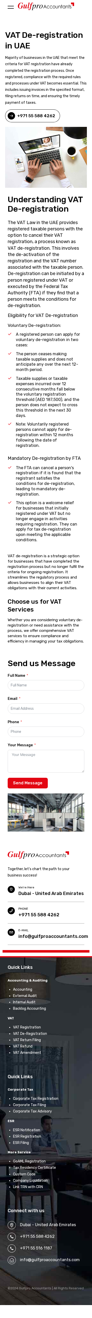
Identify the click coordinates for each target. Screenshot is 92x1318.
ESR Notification (26, 1130)
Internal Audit (24, 1002)
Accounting (22, 989)
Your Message (20, 745)
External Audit (25, 996)
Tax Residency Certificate (34, 1167)
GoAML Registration (29, 1161)
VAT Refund (22, 1046)
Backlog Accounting (29, 1008)
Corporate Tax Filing (29, 1105)
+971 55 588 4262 (38, 915)
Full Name (16, 675)
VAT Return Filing (27, 1040)
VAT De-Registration (30, 1034)
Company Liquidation (30, 1180)
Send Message (27, 783)
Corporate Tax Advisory (32, 1111)
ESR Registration (27, 1136)
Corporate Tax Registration (35, 1098)
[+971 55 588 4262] (11, 910)
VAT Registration (27, 1027)
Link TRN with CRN (28, 1187)
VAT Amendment (27, 1053)
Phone (13, 722)
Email (12, 699)
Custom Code (24, 1174)
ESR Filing (21, 1143)
